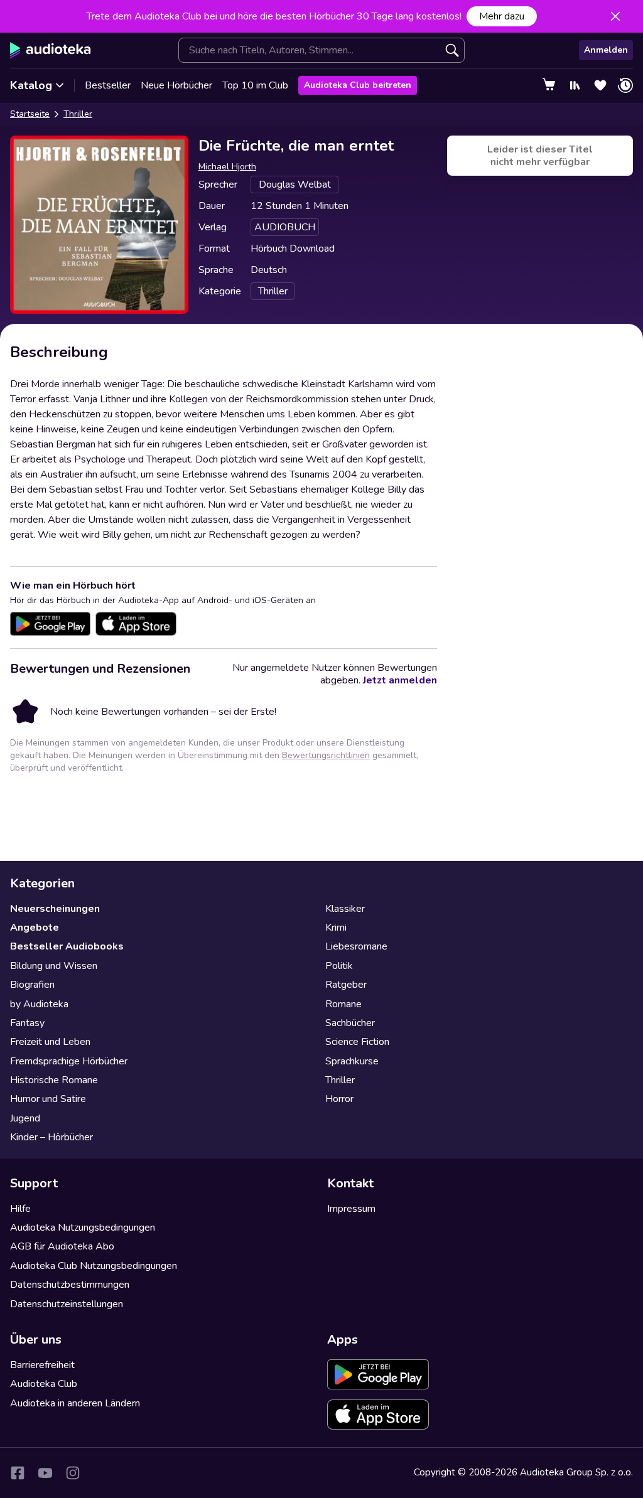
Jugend (25, 1118)
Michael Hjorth (227, 167)
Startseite (30, 114)
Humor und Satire (48, 1099)
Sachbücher (350, 1023)
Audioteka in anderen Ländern (75, 1403)
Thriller (77, 114)
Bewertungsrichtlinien (326, 755)
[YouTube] (45, 1472)
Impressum (351, 1209)
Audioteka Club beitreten (357, 85)
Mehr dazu (501, 16)
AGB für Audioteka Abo (62, 1246)
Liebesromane (356, 946)
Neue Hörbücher (176, 85)
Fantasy (27, 1023)
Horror (339, 1099)
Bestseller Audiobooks (67, 946)
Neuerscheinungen (55, 909)
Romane (343, 1004)
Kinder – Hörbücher (51, 1137)
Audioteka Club (43, 1384)
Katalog (31, 85)
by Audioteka (39, 1004)
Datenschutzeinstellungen (66, 1304)
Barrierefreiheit (42, 1365)
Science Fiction (357, 1042)
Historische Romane (54, 1080)
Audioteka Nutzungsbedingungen (82, 1227)
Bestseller (108, 85)
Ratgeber (346, 985)
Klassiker (345, 909)
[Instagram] (72, 1472)
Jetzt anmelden (400, 680)
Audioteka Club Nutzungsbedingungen (93, 1266)
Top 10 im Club (255, 85)
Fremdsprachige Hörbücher (68, 1061)
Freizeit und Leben (50, 1042)
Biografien (32, 985)
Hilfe (20, 1209)
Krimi (336, 927)
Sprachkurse (352, 1061)
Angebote (34, 927)
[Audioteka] (50, 50)
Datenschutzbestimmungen (69, 1285)
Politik (339, 966)
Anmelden (606, 50)
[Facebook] (17, 1472)
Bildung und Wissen (53, 966)
